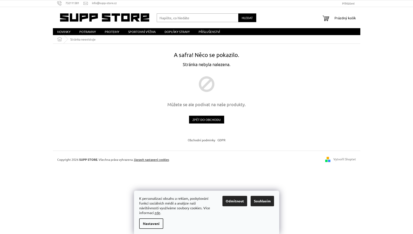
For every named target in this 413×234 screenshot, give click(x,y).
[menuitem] (64, 31)
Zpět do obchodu (207, 120)
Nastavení (151, 223)
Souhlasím (262, 201)
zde (157, 212)
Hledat (247, 18)
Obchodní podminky (201, 140)
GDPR (221, 140)
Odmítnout (235, 201)
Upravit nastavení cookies (151, 159)
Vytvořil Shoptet (344, 159)
